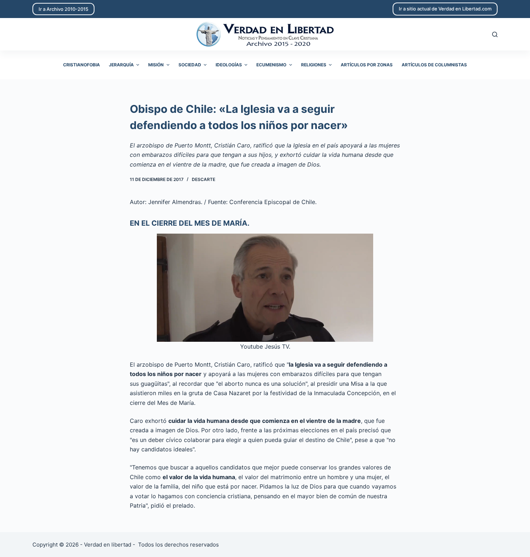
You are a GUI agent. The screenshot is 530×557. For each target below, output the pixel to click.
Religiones (313, 64)
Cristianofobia (81, 64)
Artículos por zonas (367, 64)
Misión (156, 64)
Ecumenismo (271, 64)
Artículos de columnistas (434, 64)
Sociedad (189, 64)
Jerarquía (121, 64)
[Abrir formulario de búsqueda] (495, 34)
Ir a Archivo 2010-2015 (63, 9)
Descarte (203, 179)
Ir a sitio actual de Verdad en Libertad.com (445, 9)
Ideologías (229, 64)
